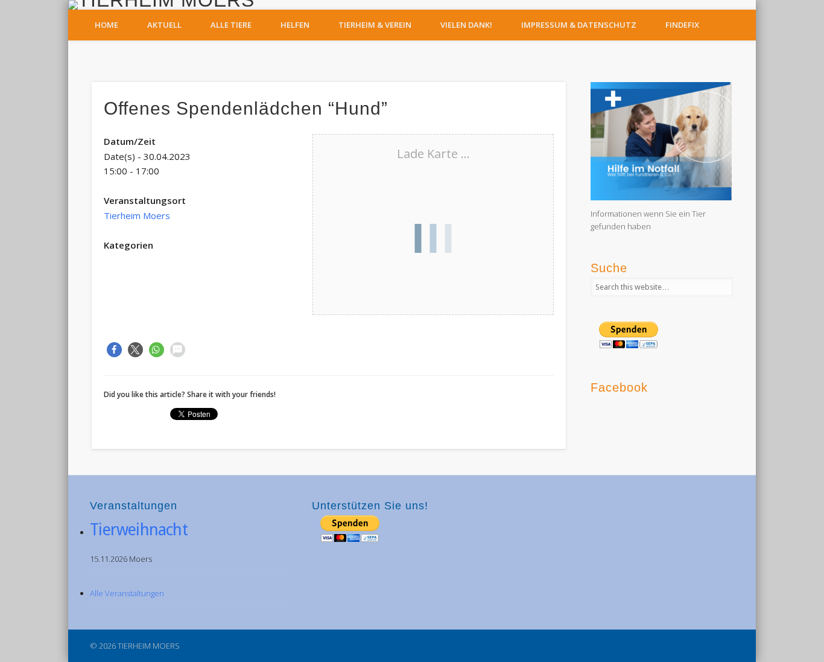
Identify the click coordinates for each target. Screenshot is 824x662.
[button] (114, 349)
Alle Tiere (231, 24)
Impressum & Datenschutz (578, 24)
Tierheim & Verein (374, 24)
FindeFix (682, 24)
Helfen (294, 24)
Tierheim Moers (137, 215)
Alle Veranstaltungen (127, 593)
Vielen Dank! (466, 24)
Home (106, 24)
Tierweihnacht (139, 529)
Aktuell (164, 24)
